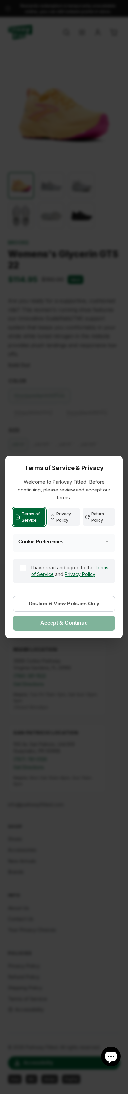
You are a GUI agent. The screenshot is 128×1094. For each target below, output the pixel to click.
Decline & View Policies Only (64, 603)
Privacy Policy (63, 517)
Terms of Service (31, 517)
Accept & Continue (64, 623)
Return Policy (97, 517)
